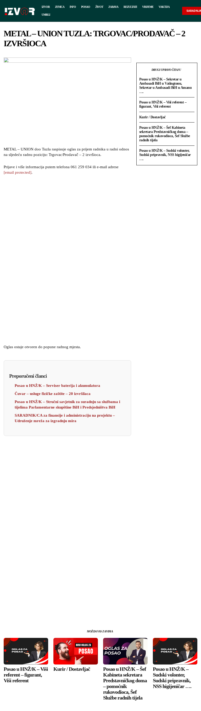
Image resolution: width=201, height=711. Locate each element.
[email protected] (17, 172)
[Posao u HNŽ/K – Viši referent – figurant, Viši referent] (26, 651)
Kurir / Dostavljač (152, 117)
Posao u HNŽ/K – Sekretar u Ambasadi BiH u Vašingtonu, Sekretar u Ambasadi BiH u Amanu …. (165, 85)
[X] (55, 610)
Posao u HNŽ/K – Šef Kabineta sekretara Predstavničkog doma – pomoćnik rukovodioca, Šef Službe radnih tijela (164, 134)
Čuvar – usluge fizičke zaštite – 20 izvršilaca (53, 394)
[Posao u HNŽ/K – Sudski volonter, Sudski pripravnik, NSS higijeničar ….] (175, 651)
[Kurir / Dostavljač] (75, 651)
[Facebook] (43, 610)
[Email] (79, 610)
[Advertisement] (67, 260)
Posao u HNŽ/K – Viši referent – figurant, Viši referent (163, 104)
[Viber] (91, 610)
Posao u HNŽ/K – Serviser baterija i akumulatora (57, 385)
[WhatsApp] (67, 610)
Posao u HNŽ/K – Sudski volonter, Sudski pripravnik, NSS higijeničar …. (165, 155)
